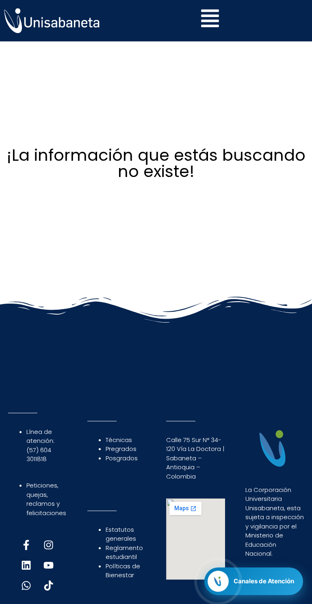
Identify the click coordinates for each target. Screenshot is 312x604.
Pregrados (121, 448)
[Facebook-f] (26, 545)
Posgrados (122, 458)
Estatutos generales (121, 534)
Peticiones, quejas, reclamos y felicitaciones (46, 499)
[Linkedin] (26, 565)
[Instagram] (49, 545)
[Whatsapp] (26, 586)
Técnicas (119, 440)
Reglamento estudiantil (124, 552)
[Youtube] (49, 565)
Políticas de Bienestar (123, 571)
